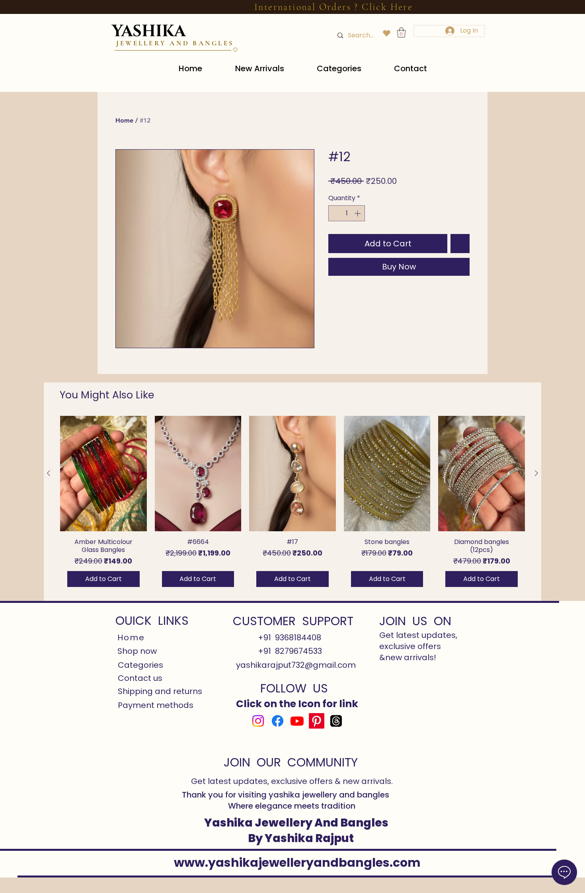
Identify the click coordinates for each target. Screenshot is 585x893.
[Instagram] (258, 721)
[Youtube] (297, 721)
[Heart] (386, 33)
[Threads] (336, 721)
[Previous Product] (48, 473)
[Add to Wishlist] (460, 243)
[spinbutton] (347, 213)
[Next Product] (536, 473)
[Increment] (358, 213)
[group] (292, 504)
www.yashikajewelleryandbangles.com (297, 862)
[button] (401, 32)
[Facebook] (277, 721)
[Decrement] (335, 213)
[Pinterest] (316, 721)
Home (124, 120)
